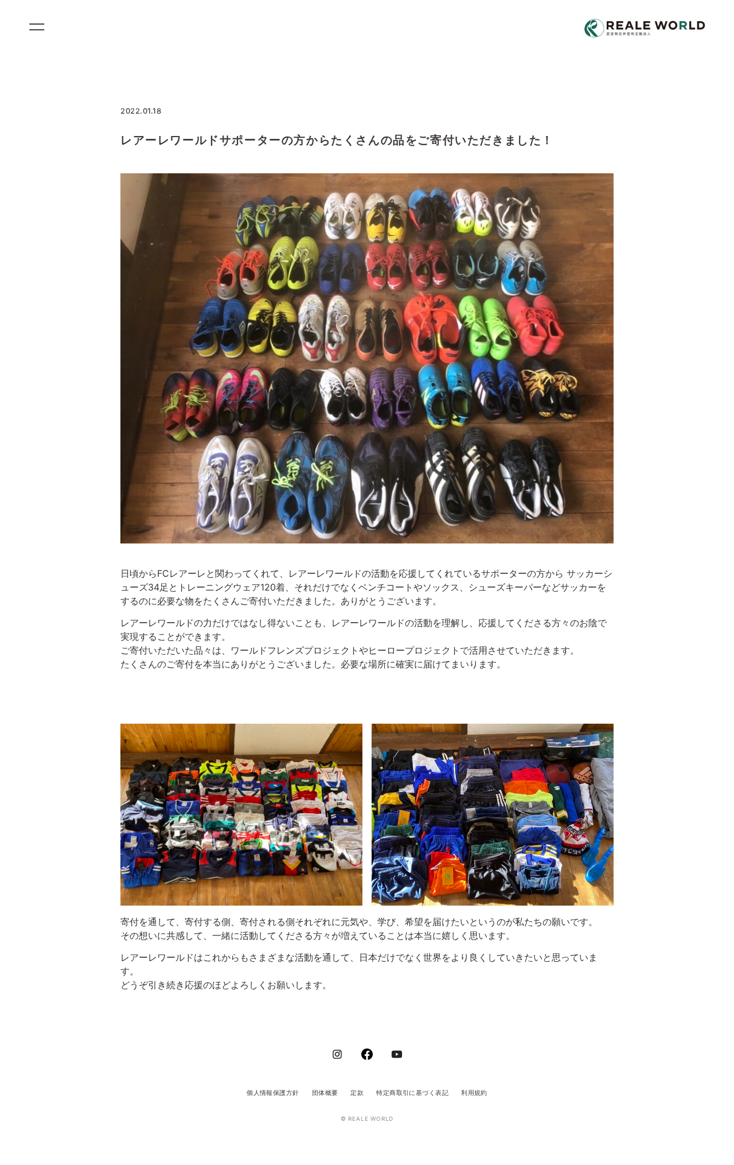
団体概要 (325, 1093)
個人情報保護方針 (273, 1093)
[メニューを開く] (41, 28)
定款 (357, 1093)
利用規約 (474, 1093)
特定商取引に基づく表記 (412, 1093)
